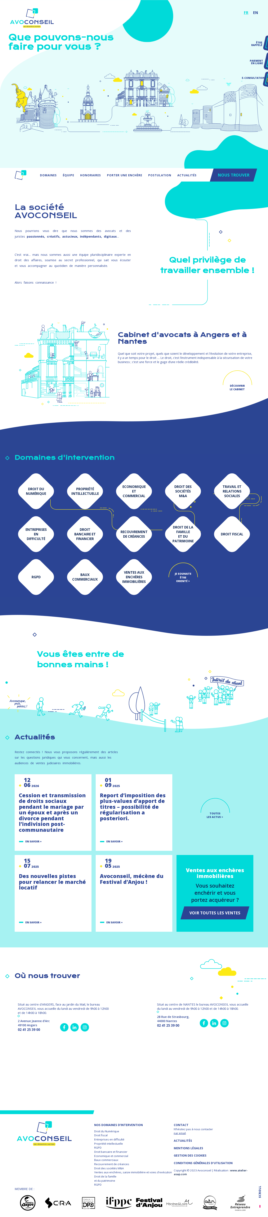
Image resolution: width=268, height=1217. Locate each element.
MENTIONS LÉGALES (188, 1148)
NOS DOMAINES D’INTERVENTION (118, 1125)
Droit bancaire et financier (110, 1152)
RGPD (98, 1147)
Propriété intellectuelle (108, 1143)
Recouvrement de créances (111, 1164)
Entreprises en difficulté (109, 1139)
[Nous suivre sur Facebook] (64, 1027)
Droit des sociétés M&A (109, 1168)
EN (255, 12)
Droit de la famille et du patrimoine (105, 1178)
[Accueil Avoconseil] (20, 175)
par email (180, 1133)
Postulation (159, 175)
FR (246, 12)
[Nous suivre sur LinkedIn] (74, 1027)
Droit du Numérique (106, 1131)
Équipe (68, 175)
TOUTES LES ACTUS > (215, 815)
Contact (181, 1125)
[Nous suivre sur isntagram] (85, 1027)
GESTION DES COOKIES (190, 1155)
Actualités (187, 175)
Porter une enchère (124, 175)
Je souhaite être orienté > (183, 577)
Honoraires (90, 175)
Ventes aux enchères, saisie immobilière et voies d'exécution (133, 1172)
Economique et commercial (111, 1156)
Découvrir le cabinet (237, 387)
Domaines (48, 175)
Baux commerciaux (106, 1160)
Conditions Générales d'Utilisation (203, 1163)
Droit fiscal (101, 1135)
